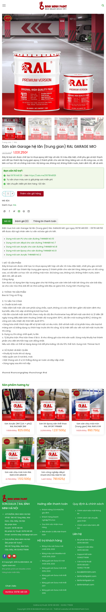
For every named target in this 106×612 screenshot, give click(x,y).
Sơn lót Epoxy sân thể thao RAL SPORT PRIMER (53, 425)
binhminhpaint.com (86, 576)
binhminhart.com (85, 585)
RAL (15, 142)
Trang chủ (6, 142)
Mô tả (7, 221)
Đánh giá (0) (22, 221)
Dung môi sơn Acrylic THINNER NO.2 (23, 255)
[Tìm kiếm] (103, 5)
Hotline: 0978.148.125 (16, 592)
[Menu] (4, 5)
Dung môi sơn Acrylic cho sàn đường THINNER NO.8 (31, 247)
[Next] (91, 64)
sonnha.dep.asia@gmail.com (24, 535)
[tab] (7, 221)
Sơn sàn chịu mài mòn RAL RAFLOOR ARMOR (18, 473)
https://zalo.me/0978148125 (42, 176)
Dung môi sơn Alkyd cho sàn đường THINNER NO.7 (31, 243)
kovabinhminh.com (86, 572)
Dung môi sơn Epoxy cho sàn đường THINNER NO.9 (31, 251)
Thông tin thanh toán (44, 221)
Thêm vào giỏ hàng (30, 194)
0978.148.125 (16, 176)
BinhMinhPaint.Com (80, 609)
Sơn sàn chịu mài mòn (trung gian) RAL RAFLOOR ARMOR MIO (88, 425)
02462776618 (23, 550)
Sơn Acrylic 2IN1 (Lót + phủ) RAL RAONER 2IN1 (18, 425)
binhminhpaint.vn (85, 581)
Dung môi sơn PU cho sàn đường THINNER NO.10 (30, 239)
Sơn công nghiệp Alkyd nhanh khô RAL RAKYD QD (53, 473)
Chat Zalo (10, 586)
